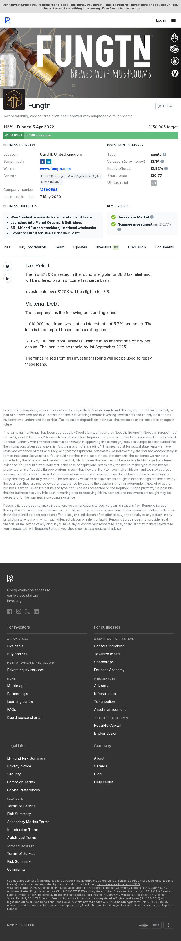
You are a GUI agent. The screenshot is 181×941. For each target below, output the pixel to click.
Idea (6, 247)
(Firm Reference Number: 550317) (118, 884)
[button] (173, 20)
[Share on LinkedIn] (7, 278)
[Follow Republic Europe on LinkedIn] (36, 611)
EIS (154, 183)
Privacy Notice (19, 766)
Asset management (109, 709)
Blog (97, 774)
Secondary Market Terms (28, 822)
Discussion (137, 247)
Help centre (103, 782)
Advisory (101, 685)
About (99, 758)
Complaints (16, 869)
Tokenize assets (107, 654)
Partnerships (17, 693)
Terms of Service (21, 806)
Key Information (32, 247)
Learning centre (20, 701)
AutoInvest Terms (21, 837)
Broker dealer (105, 733)
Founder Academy (109, 670)
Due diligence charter (24, 717)
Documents (164, 247)
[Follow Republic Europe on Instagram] (18, 611)
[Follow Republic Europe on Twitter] (27, 611)
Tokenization (104, 701)
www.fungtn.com (55, 168)
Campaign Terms (21, 782)
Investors (107, 247)
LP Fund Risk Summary (26, 758)
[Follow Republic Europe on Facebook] (9, 611)
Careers (100, 766)
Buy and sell (17, 654)
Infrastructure (105, 693)
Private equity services (25, 670)
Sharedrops (103, 662)
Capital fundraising (109, 646)
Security (14, 774)
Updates (80, 247)
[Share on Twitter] (7, 266)
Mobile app (16, 685)
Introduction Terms (23, 829)
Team (59, 247)
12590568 (49, 189)
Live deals (15, 646)
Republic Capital (107, 725)
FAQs (11, 709)
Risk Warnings (81, 415)
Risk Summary (19, 814)
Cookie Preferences (23, 790)
